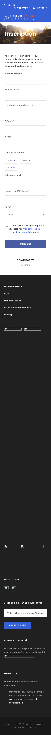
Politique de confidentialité (17, 307)
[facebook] (5, 4)
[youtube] (9, 4)
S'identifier (25, 265)
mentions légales (31, 228)
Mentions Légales (12, 300)
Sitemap (8, 314)
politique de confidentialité (25, 232)
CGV (6, 293)
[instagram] (14, 4)
